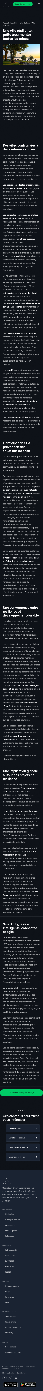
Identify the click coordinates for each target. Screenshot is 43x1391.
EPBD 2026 (9, 1267)
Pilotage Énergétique (13, 1327)
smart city (18, 113)
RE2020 (8, 1272)
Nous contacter (11, 1347)
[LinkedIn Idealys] (4, 1378)
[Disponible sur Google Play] (28, 1384)
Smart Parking (10, 1322)
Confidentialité (22, 1373)
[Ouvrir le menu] (38, 4)
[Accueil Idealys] (5, 4)
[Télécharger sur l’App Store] (10, 1384)
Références (9, 1236)
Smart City (14, 23)
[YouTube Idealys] (16, 1378)
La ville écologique (17, 1138)
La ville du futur (15, 1128)
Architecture (10, 1225)
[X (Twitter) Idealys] (10, 1378)
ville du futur (23, 119)
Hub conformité (11, 1250)
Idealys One (9, 1214)
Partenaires (9, 1297)
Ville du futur (25, 23)
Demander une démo (22, 4)
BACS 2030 (9, 1261)
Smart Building (10, 1316)
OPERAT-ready (10, 1256)
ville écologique (14, 755)
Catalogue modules (12, 1220)
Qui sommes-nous (12, 1286)
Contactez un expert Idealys (21, 1093)
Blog (7, 1302)
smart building (10, 1051)
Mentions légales (8, 1373)
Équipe (7, 1291)
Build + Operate (11, 1231)
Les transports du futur (18, 1147)
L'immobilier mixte (17, 1157)
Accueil (6, 23)
